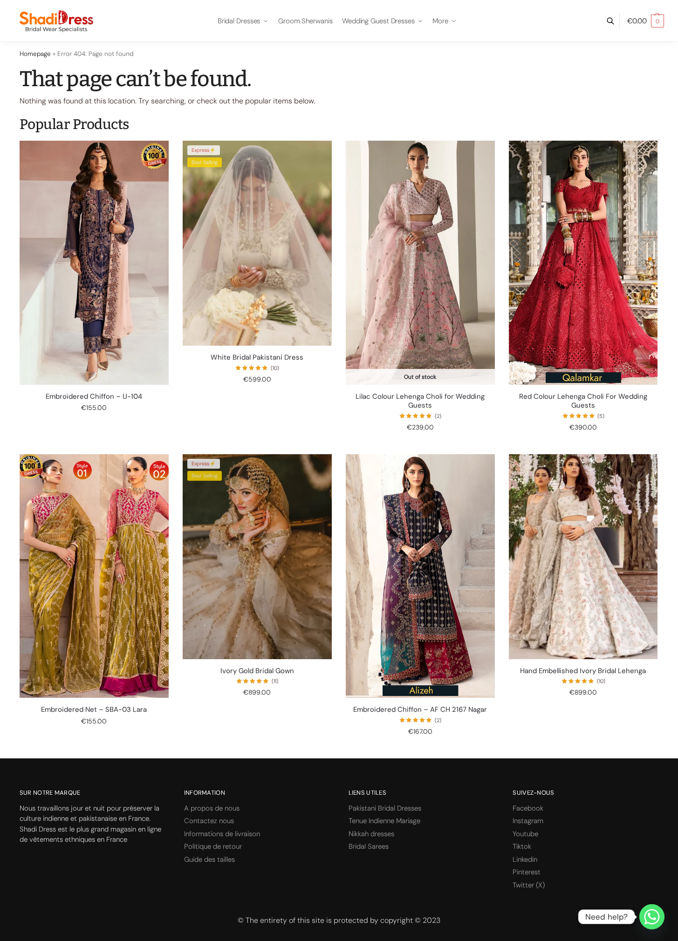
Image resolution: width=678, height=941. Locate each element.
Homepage (35, 54)
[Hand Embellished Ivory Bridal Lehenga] (583, 556)
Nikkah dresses (371, 834)
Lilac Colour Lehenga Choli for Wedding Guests (420, 401)
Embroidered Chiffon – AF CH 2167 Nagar (420, 709)
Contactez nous (209, 820)
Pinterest (527, 872)
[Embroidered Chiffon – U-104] (94, 262)
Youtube (525, 834)
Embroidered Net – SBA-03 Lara (94, 709)
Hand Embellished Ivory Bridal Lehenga (583, 671)
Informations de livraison (222, 834)
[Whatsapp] (651, 916)
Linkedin (525, 859)
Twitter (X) (529, 885)
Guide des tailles (209, 859)
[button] (645, 21)
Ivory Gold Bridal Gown (257, 671)
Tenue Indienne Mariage (384, 820)
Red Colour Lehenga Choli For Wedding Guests (583, 401)
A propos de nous (212, 808)
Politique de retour (213, 846)
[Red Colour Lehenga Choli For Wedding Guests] (583, 262)
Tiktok (522, 846)
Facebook (528, 808)
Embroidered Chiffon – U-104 (94, 396)
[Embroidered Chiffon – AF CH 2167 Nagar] (420, 576)
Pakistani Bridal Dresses (385, 808)
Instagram (528, 820)
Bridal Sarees (369, 846)
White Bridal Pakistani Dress (257, 357)
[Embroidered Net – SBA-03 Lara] (94, 576)
